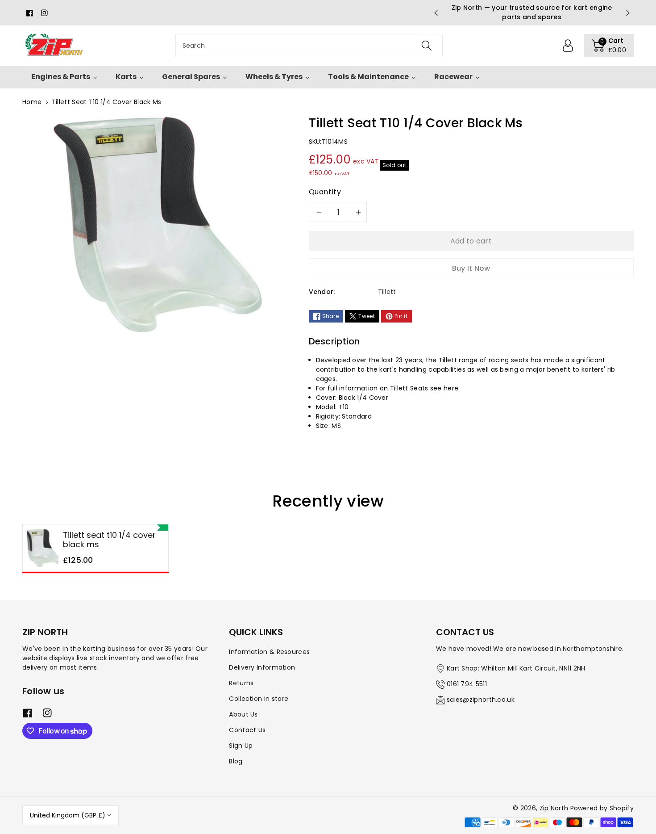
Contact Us (247, 729)
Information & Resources (269, 651)
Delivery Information (262, 667)
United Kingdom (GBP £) (67, 815)
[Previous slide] (435, 13)
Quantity (325, 192)
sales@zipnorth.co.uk (481, 699)
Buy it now (471, 268)
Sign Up (241, 745)
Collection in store (258, 698)
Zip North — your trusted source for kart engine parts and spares (532, 12)
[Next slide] (628, 13)
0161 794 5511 (467, 683)
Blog (235, 761)
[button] (609, 45)
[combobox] (309, 45)
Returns (241, 683)
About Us (243, 714)
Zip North (554, 808)
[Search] (426, 45)
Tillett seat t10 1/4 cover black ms (109, 539)
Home (32, 101)
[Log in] (568, 45)
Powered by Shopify (602, 808)
